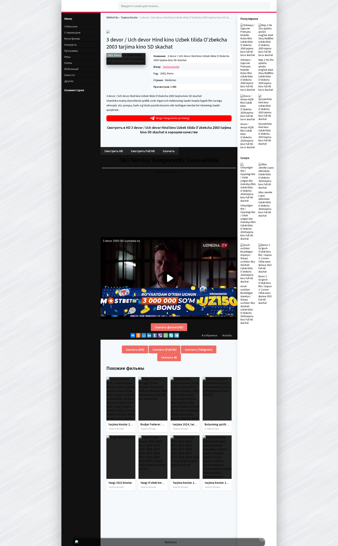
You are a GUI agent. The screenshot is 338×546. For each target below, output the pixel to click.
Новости (69, 75)
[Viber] (160, 335)
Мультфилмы (72, 38)
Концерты (70, 44)
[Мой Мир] (143, 335)
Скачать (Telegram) (198, 349)
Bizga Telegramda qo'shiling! (173, 118)
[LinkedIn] (149, 335)
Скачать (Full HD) (164, 349)
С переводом (72, 32)
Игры (67, 57)
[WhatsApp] (165, 335)
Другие (68, 81)
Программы (71, 50)
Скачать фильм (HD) (169, 327)
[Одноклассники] (138, 335)
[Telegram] (176, 335)
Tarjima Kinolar (171, 67)
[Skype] (171, 335)
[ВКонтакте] (132, 335)
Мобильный (71, 69)
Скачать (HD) (135, 349)
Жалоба (227, 335)
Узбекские (70, 26)
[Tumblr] (154, 335)
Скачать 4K (169, 357)
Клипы (68, 63)
